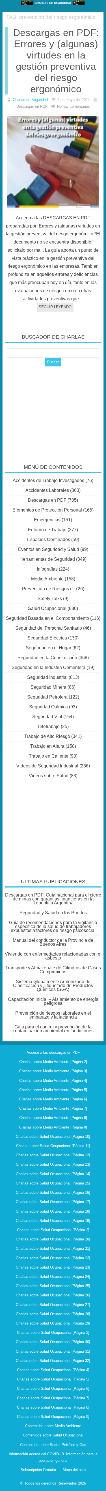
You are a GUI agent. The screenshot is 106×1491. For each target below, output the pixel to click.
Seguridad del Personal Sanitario (48, 628)
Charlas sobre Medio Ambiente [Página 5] (53, 1090)
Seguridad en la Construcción (47, 657)
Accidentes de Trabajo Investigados (48, 480)
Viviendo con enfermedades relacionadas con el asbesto (53, 956)
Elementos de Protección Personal (47, 510)
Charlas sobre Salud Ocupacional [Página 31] (53, 1351)
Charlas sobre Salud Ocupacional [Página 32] (53, 1361)
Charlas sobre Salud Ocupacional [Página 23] (53, 1267)
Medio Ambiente (47, 578)
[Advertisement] (53, 411)
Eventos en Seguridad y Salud (48, 549)
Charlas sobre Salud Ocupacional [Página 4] (53, 1370)
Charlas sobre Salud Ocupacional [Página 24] (53, 1276)
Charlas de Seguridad (30, 100)
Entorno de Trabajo (47, 529)
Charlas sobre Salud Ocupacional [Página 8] (53, 1407)
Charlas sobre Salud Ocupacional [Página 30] (53, 1342)
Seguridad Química (48, 706)
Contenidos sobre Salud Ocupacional (53, 1435)
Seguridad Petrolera (47, 697)
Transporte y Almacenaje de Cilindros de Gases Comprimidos (53, 969)
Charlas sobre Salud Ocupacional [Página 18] (53, 1211)
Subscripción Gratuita (38, 1470)
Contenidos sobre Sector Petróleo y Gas (53, 1445)
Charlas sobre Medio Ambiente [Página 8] (53, 1118)
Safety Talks (50, 598)
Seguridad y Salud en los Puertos (53, 912)
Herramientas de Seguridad (47, 559)
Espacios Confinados (48, 539)
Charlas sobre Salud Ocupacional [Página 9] (53, 1417)
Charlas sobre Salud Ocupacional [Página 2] (53, 1230)
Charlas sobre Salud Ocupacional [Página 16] (53, 1192)
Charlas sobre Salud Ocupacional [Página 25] (53, 1286)
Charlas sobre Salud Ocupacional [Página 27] (53, 1305)
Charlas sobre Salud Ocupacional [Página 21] (53, 1248)
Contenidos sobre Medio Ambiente (53, 1426)
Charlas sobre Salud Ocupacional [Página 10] (53, 1136)
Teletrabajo (48, 726)
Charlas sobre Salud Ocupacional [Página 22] (53, 1258)
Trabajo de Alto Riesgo (47, 736)
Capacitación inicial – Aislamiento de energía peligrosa (53, 1001)
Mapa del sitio (74, 1470)
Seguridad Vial (47, 716)
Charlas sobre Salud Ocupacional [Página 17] (53, 1202)
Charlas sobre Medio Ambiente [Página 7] (53, 1108)
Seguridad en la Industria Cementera (48, 667)
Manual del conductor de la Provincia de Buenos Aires (53, 942)
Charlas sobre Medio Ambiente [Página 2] (53, 1062)
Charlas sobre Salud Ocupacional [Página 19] (53, 1221)
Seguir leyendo (55, 307)
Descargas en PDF (47, 500)
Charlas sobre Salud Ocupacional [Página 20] (53, 1239)
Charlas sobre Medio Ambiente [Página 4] (53, 1080)
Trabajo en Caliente (48, 756)
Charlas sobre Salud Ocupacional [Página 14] (53, 1174)
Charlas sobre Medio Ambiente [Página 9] (53, 1127)
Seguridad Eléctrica (47, 638)
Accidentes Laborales (47, 490)
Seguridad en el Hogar (48, 647)
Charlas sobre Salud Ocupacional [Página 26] (53, 1295)
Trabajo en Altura (47, 746)
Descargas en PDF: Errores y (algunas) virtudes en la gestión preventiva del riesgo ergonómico (56, 60)
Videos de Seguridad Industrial (47, 765)
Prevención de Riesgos (45, 588)
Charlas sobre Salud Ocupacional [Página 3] (53, 1332)
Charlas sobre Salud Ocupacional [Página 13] (53, 1164)
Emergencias (47, 519)
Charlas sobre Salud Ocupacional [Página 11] (53, 1146)
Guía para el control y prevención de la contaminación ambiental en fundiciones (53, 1028)
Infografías (47, 569)
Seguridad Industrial (47, 677)
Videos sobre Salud (48, 775)
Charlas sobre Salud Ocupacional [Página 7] (53, 1398)
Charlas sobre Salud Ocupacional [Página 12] (53, 1155)
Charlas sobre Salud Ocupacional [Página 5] (53, 1379)
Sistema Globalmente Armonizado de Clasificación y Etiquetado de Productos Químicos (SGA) (53, 985)
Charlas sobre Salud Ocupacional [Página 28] (53, 1314)
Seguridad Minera (48, 687)
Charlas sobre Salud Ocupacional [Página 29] (53, 1323)
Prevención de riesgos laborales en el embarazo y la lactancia (53, 1015)
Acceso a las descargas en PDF (53, 1052)
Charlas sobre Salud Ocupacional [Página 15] (53, 1183)
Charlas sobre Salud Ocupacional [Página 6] (53, 1388)
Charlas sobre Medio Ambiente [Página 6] (53, 1099)
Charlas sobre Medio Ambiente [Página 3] (53, 1071)
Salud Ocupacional (47, 608)
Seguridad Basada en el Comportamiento (47, 618)
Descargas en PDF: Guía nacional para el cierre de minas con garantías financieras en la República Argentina (53, 899)
